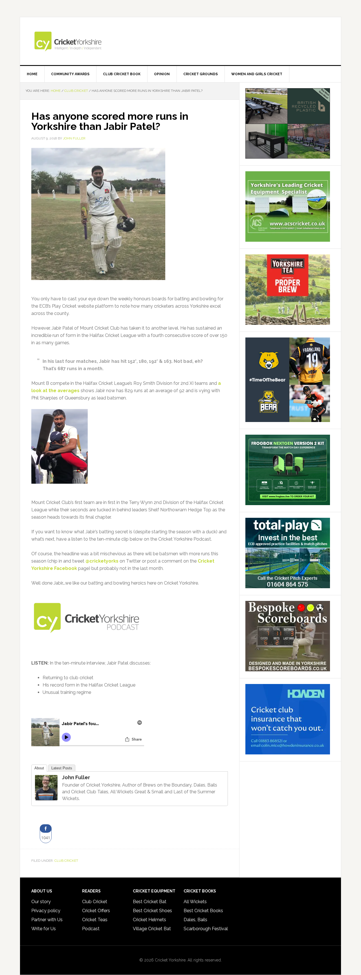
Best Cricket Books (203, 910)
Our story (41, 901)
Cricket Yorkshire (180, 41)
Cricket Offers (96, 910)
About (39, 768)
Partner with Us (47, 919)
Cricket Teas (94, 919)
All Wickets (195, 901)
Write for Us (43, 928)
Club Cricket (66, 861)
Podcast (91, 928)
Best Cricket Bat (149, 901)
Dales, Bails (195, 919)
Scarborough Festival (206, 928)
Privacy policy (45, 910)
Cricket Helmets (149, 919)
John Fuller (76, 777)
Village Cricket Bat (152, 928)
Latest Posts (61, 768)
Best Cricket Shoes (152, 910)
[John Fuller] (46, 797)
